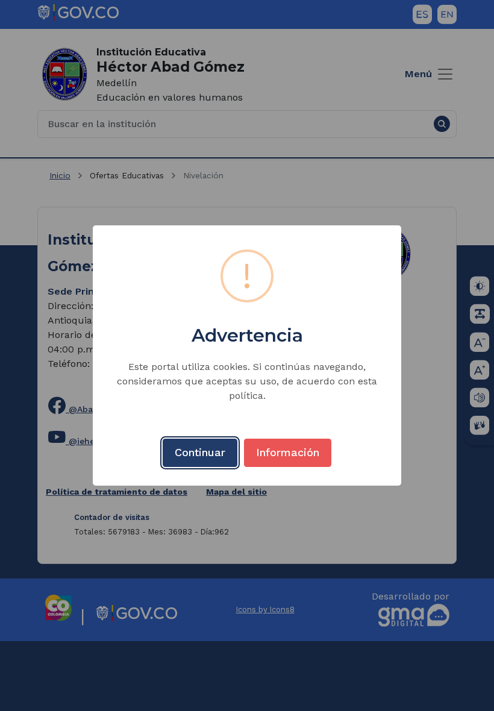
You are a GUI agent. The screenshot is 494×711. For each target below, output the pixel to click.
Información (287, 452)
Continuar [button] (200, 452)
